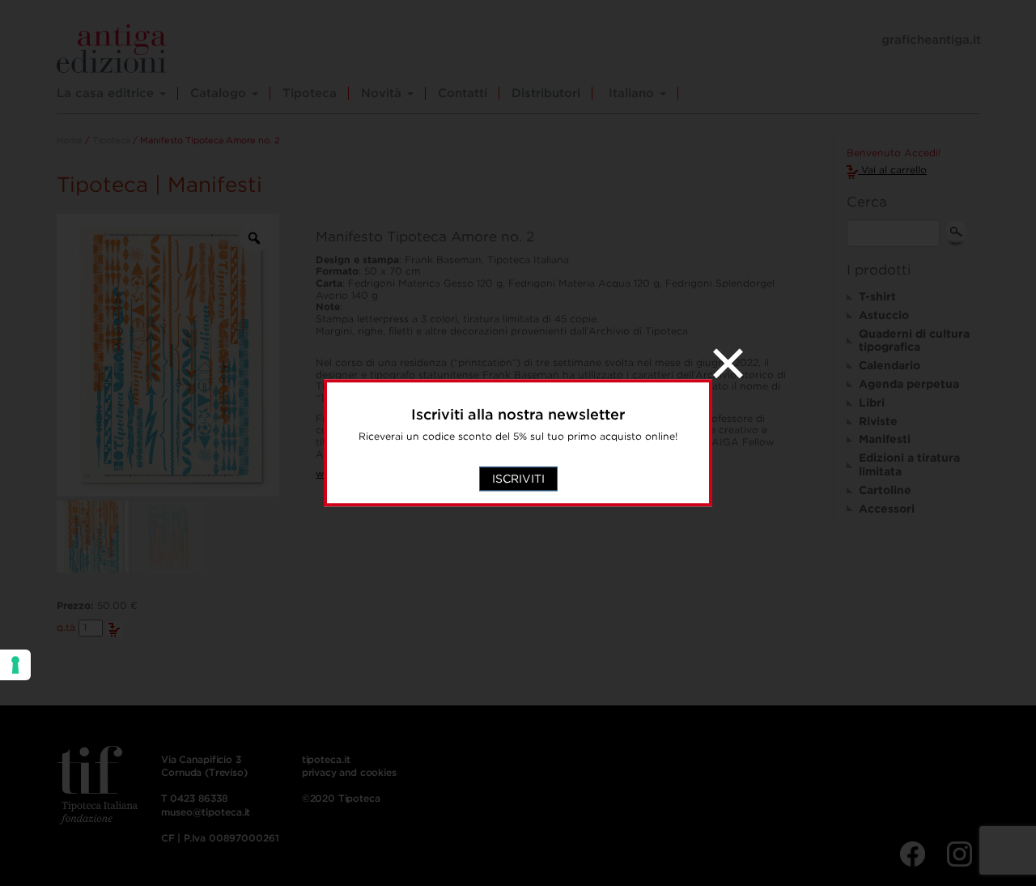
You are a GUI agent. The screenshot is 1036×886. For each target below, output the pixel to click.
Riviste (878, 421)
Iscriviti (518, 479)
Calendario (889, 365)
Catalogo (220, 93)
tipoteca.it (326, 759)
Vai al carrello (892, 170)
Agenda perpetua (909, 383)
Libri (872, 402)
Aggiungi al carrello (114, 628)
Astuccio (884, 315)
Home (70, 140)
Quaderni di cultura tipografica (914, 340)
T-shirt (877, 296)
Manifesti (885, 438)
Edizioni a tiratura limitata (909, 464)
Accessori (887, 508)
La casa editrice (107, 93)
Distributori (546, 93)
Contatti (462, 93)
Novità (383, 93)
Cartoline (885, 489)
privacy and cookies (349, 772)
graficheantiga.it (931, 39)
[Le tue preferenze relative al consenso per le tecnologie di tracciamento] (15, 665)
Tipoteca (309, 93)
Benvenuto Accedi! (893, 153)
